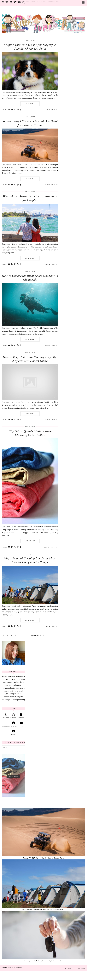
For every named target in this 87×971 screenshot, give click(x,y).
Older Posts (37, 636)
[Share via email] (8, 110)
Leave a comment (51, 110)
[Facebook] (15, 3)
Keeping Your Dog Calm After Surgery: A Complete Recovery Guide (30, 46)
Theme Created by (74, 968)
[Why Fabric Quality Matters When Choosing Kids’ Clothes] (30, 524)
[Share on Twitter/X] (14, 110)
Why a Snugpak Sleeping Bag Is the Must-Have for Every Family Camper (30, 560)
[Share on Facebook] (11, 110)
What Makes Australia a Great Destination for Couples (30, 198)
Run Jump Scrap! (15, 967)
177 (25, 636)
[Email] (19, 3)
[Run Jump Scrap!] (43, 22)
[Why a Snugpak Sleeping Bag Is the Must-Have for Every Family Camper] (30, 603)
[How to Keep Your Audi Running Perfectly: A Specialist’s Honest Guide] (30, 399)
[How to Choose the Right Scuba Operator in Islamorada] (30, 325)
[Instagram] (7, 3)
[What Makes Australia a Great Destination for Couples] (30, 241)
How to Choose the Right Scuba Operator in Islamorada (30, 277)
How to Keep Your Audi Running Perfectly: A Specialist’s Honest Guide (30, 359)
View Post (30, 103)
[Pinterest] (11, 3)
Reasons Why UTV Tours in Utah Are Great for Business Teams (30, 123)
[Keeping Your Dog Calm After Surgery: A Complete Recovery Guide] (30, 89)
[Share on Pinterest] (17, 110)
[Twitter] (3, 3)
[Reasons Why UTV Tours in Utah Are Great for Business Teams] (30, 162)
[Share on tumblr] (20, 110)
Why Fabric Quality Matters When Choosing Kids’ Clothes (30, 433)
